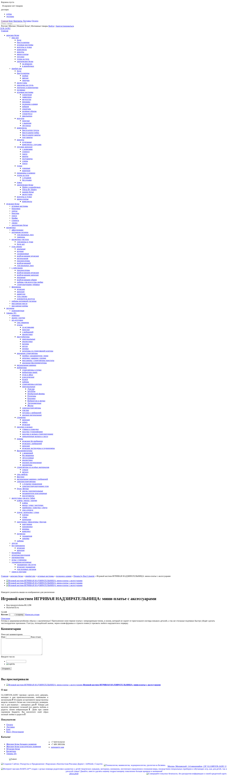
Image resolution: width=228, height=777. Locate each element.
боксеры (15, 213)
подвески (21, 534)
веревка (25, 529)
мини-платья (22, 54)
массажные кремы (20, 306)
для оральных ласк (25, 235)
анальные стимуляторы (27, 353)
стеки (24, 517)
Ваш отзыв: (36, 637)
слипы (25, 161)
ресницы (10, 308)
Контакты (17, 21)
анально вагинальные (32, 415)
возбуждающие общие (27, 280)
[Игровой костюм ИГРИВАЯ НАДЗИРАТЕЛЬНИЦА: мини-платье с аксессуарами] (44, 580)
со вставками (28, 327)
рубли (9, 14)
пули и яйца (27, 375)
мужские (21, 289)
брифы (15, 218)
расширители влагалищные (34, 493)
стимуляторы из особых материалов (33, 467)
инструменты (28, 496)
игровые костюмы (25, 45)
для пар (25, 410)
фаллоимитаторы (24, 450)
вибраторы (22, 367)
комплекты (22, 49)
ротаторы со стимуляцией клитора (37, 351)
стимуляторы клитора (32, 384)
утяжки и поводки (30, 429)
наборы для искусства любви (30, 282)
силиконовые (23, 253)
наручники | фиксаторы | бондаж (31, 522)
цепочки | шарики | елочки (34, 358)
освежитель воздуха (26, 299)
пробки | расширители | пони (35, 356)
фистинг (21, 477)
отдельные (27, 142)
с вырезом (26, 123)
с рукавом (26, 178)
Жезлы (30, 405)
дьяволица (27, 97)
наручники (27, 524)
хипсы (14, 211)
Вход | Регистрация (15, 732)
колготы (20, 118)
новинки (16, 315)
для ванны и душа (25, 242)
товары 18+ (11, 313)
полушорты (27, 159)
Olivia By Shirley (29, 189)
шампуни (21, 294)
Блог (11, 21)
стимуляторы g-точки (31, 370)
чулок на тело (23, 59)
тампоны (21, 237)
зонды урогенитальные (32, 491)
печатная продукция (21, 555)
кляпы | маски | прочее (27, 500)
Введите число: (8, 657)
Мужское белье (13, 749)
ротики (25, 348)
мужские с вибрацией (32, 443)
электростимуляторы (31, 408)
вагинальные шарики (26, 365)
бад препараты (18, 545)
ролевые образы (29, 111)
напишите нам (57, 747)
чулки (19, 166)
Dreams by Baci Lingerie (83, 576)
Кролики (31, 398)
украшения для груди (26, 564)
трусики (20, 57)
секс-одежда (27, 510)
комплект (26, 531)
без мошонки (28, 455)
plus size (15, 38)
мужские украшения (26, 567)
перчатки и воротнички (27, 87)
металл (25, 472)
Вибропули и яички (36, 401)
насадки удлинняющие (32, 431)
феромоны (16, 287)
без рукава (27, 180)
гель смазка (17, 246)
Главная (4, 21)
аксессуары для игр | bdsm (23, 498)
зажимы (25, 538)
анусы (25, 346)
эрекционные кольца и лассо (35, 436)
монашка (26, 102)
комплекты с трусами (31, 144)
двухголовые (28, 458)
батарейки (16, 553)
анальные (21, 249)
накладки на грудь (25, 85)
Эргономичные (34, 403)
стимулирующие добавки (28, 284)
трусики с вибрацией (31, 413)
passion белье (28, 192)
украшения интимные (21, 562)
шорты (25, 156)
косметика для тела (20, 239)
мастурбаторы (23, 337)
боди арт (21, 244)
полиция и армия (30, 104)
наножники (27, 526)
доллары (10, 16)
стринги (26, 151)
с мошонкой (27, 453)
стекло (25, 469)
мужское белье (12, 204)
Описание (5, 618)
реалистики (27, 334)
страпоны (21, 417)
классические (28, 377)
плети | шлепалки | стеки (28, 512)
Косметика (11, 751)
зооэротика (27, 465)
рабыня (25, 106)
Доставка (27, 21)
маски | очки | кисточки (32, 505)
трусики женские (24, 147)
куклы (20, 325)
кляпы (25, 503)
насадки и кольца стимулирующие (37, 434)
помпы (20, 439)
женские (21, 291)
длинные (26, 168)
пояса (19, 182)
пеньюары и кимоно (26, 173)
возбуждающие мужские (28, 256)
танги (24, 154)
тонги (24, 163)
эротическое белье (25, 61)
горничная (27, 94)
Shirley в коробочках (31, 187)
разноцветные (18, 310)
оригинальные (28, 339)
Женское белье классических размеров (23, 746)
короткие (26, 170)
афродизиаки (17, 230)
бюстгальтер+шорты (31, 135)
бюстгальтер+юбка (30, 132)
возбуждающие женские (28, 275)
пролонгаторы (23, 261)
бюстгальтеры (23, 42)
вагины (25, 344)
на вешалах (27, 64)
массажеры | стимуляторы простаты (38, 360)
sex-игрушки (17, 320)
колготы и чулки (24, 47)
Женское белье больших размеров (21, 744)
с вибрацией (27, 332)
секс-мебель (22, 474)
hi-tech (25, 379)
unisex (25, 422)
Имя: (3, 637)
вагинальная (22, 258)
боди (19, 40)
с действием (17, 268)
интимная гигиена (20, 232)
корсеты (20, 52)
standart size (17, 68)
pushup (25, 75)
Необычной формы (36, 394)
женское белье (12, 35)
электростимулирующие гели (35, 486)
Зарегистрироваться (65, 26)
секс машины (23, 322)
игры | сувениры (19, 560)
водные (20, 251)
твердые (26, 80)
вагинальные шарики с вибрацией (32, 479)
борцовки (16, 208)
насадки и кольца (24, 427)
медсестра (26, 99)
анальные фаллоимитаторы (34, 363)
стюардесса (27, 113)
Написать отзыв (32, 614)
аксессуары (22, 83)
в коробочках (28, 66)
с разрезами (27, 149)
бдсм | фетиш (23, 488)
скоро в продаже (19, 572)
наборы (25, 382)
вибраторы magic (29, 372)
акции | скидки (18, 318)
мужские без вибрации (32, 441)
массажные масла (19, 303)
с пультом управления (32, 484)
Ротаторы (31, 396)
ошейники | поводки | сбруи (34, 507)
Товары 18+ (11, 753)
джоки (14, 223)
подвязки (21, 90)
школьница (27, 116)
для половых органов (26, 569)
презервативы (18, 557)
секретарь (26, 109)
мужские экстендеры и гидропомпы (38, 448)
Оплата (35, 21)
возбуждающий (24, 263)
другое (15, 543)
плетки (25, 515)
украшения (27, 536)
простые (26, 121)
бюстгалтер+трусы (30, 130)
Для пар (31, 389)
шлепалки (26, 519)
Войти (51, 26)
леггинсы (26, 125)
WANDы (31, 391)
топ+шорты (27, 137)
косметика (11, 227)
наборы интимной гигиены (24, 301)
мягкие (25, 78)
